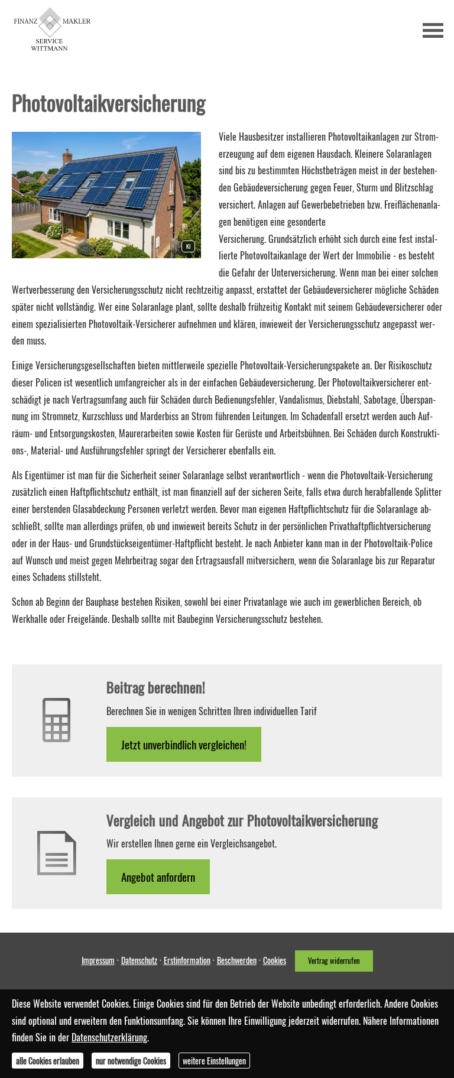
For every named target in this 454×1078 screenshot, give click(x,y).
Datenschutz (139, 960)
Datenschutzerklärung (109, 1037)
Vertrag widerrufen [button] (334, 960)
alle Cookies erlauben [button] (47, 1060)
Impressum (98, 960)
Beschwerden (237, 960)
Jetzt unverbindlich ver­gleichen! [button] (184, 744)
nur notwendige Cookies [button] (131, 1060)
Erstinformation (187, 960)
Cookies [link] (274, 960)
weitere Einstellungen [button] (214, 1060)
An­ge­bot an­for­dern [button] (158, 876)
